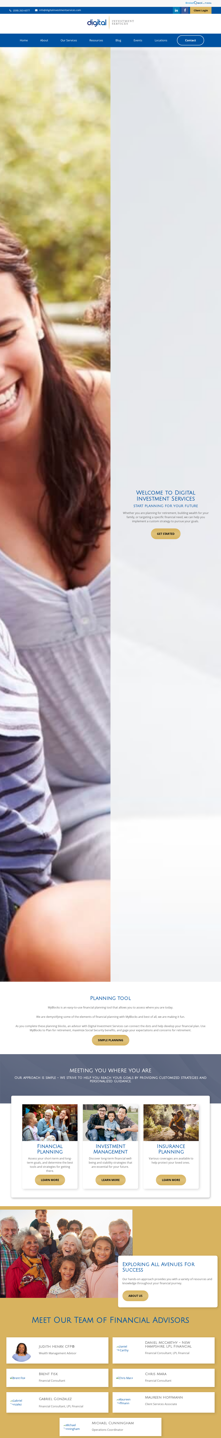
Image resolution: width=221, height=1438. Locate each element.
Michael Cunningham (113, 1423)
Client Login (201, 10)
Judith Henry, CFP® (57, 1347)
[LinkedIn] (176, 10)
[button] (24, 40)
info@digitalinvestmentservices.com (60, 10)
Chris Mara (155, 1374)
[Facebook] (184, 10)
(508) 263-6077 (21, 10)
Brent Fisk (48, 1374)
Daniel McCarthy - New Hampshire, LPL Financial (168, 1344)
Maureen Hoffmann (164, 1397)
